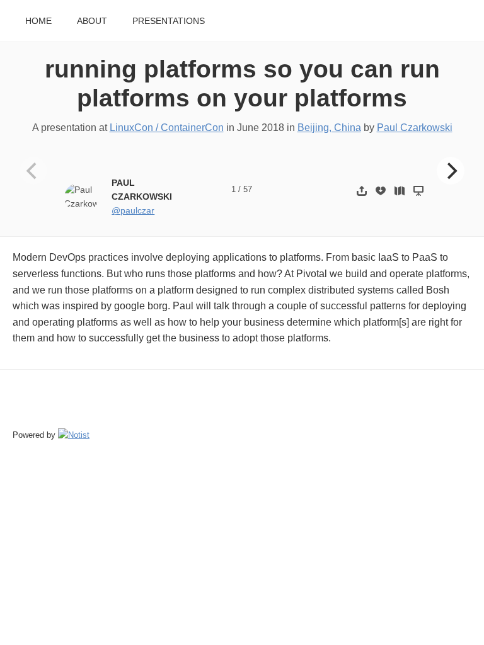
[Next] (450, 171)
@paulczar (133, 210)
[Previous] (33, 171)
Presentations (168, 21)
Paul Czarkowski (414, 127)
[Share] (361, 190)
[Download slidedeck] (380, 190)
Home (38, 21)
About (92, 21)
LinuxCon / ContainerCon (167, 127)
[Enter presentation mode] (418, 190)
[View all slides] (399, 190)
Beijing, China (329, 127)
